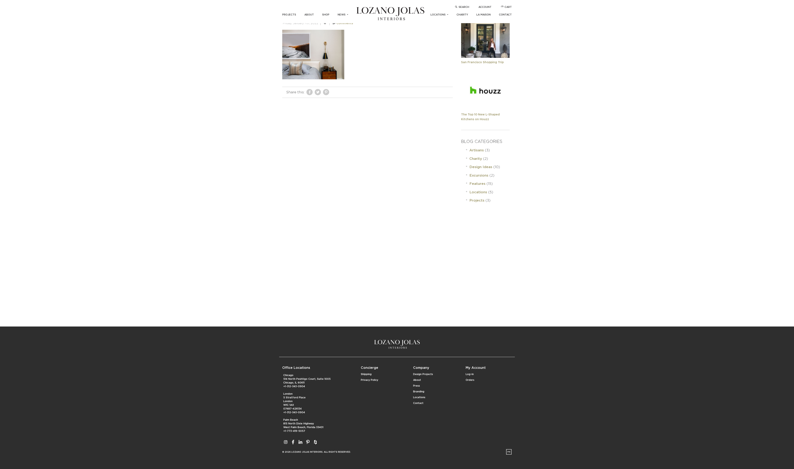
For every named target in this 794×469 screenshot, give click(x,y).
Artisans (476, 150)
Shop (325, 14)
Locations (438, 14)
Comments (344, 23)
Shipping (366, 374)
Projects (289, 14)
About (309, 14)
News (342, 14)
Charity (462, 14)
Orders (470, 380)
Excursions (478, 175)
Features (477, 183)
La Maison (483, 14)
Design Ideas (480, 167)
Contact (505, 14)
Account (484, 7)
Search (464, 7)
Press (416, 386)
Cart (506, 7)
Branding (418, 391)
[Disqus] (367, 151)
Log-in (470, 374)
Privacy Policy (369, 380)
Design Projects (423, 374)
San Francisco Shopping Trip (482, 62)
